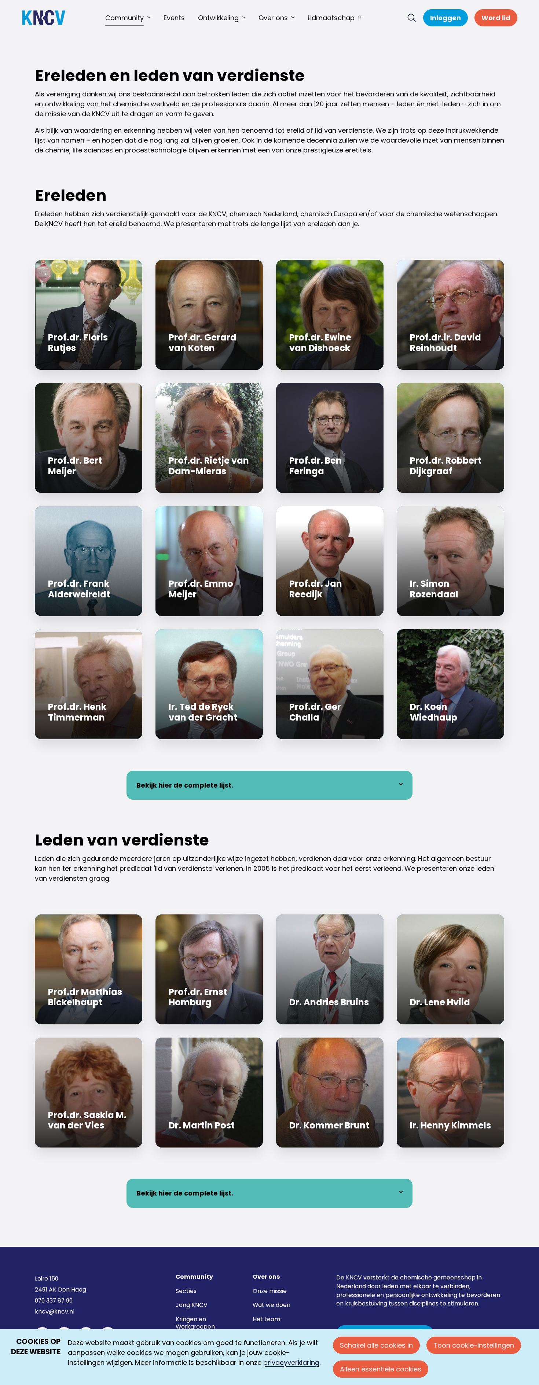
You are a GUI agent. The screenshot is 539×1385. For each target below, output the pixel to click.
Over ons (273, 17)
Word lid (495, 17)
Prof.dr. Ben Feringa (330, 438)
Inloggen (445, 17)
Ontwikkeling (218, 17)
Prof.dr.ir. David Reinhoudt (450, 315)
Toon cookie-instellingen (473, 1345)
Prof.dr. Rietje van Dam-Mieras (209, 438)
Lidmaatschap (331, 17)
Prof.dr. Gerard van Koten (209, 315)
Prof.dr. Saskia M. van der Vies (88, 1093)
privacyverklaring (291, 1362)
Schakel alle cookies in (376, 1345)
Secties (186, 1291)
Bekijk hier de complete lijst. (184, 785)
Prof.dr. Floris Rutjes (88, 315)
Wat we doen (271, 1305)
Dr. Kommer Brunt (330, 1093)
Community (124, 17)
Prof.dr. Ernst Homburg (209, 969)
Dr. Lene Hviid (450, 969)
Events (174, 17)
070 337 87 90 (54, 1300)
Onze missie (270, 1291)
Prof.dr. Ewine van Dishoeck (330, 315)
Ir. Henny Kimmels (450, 1093)
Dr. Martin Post (209, 1093)
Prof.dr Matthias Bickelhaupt (88, 969)
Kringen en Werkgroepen (195, 1323)
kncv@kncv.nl (54, 1311)
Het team (266, 1319)
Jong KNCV (192, 1305)
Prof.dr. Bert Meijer (88, 438)
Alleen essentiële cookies (380, 1369)
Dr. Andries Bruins (330, 969)
